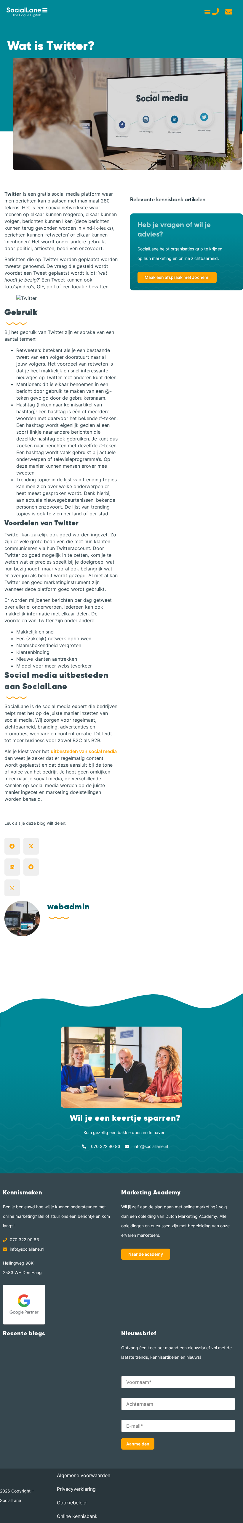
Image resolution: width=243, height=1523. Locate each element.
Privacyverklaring (76, 1489)
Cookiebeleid (72, 1503)
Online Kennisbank (77, 1516)
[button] (207, 12)
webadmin (68, 906)
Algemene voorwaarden (83, 1475)
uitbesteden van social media (84, 751)
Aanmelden (137, 1443)
